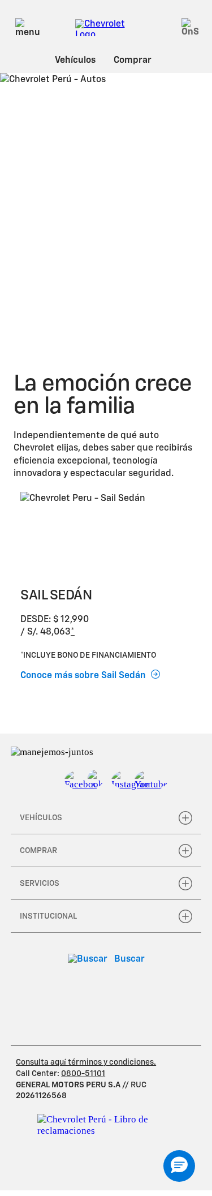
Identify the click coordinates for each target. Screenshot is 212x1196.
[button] (73, 632)
